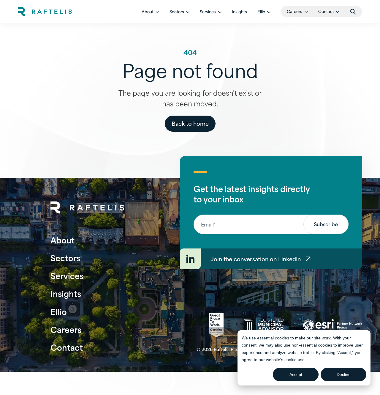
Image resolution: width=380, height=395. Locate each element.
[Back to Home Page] (87, 208)
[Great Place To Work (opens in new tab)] (216, 325)
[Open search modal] (353, 11)
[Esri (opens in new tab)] (332, 325)
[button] (150, 12)
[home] (45, 11)
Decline (344, 374)
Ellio (58, 311)
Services (66, 275)
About (62, 240)
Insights (239, 12)
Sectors (65, 257)
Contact (66, 347)
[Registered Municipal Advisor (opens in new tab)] (263, 325)
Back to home (190, 123)
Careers (65, 329)
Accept (295, 374)
